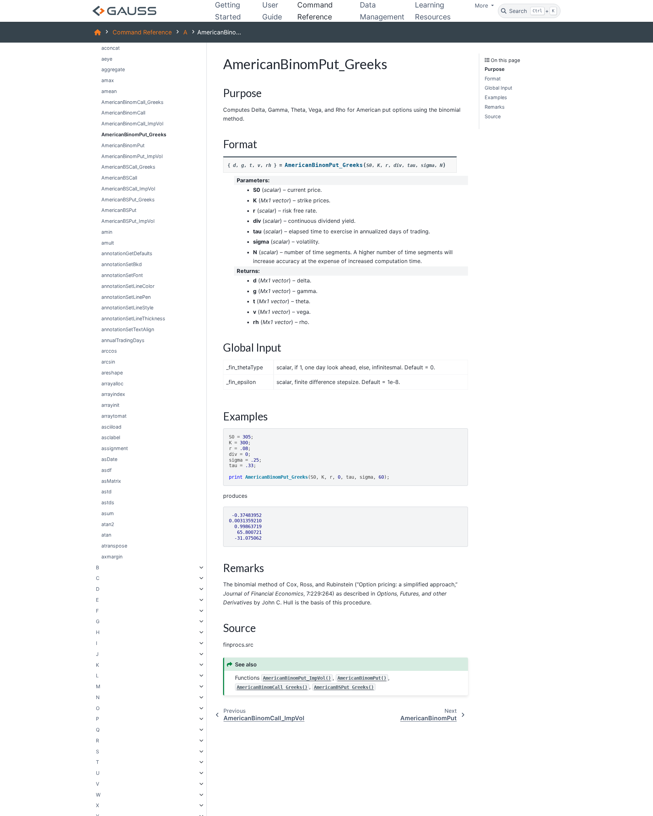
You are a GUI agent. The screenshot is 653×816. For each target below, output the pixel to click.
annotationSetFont (122, 275)
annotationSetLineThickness (133, 318)
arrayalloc (112, 383)
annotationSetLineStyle (127, 307)
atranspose (114, 546)
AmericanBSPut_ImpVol (127, 221)
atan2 (107, 524)
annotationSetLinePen (126, 296)
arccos (109, 351)
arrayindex (113, 394)
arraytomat (114, 416)
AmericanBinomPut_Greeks (133, 134)
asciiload (111, 427)
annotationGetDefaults (126, 253)
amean (109, 91)
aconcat (110, 48)
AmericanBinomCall (123, 113)
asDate (109, 459)
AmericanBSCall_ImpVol (128, 188)
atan (106, 535)
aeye (106, 59)
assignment (114, 448)
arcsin (108, 362)
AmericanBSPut (118, 210)
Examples (496, 97)
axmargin (111, 556)
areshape (112, 372)
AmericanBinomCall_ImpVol (132, 123)
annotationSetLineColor (127, 286)
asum (107, 513)
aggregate (113, 69)
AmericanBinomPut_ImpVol (132, 156)
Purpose (495, 69)
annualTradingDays (123, 340)
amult (107, 243)
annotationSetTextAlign (127, 329)
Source (493, 116)
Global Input (498, 88)
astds (107, 502)
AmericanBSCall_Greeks (128, 167)
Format (493, 78)
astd (106, 491)
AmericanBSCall (119, 178)
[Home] (98, 32)
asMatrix (111, 480)
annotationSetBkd (121, 264)
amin (106, 232)
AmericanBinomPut (123, 145)
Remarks (495, 107)
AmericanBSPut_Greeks (128, 199)
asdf (106, 470)
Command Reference (142, 32)
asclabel (110, 437)
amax (107, 80)
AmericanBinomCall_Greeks (132, 102)
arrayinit (110, 405)
